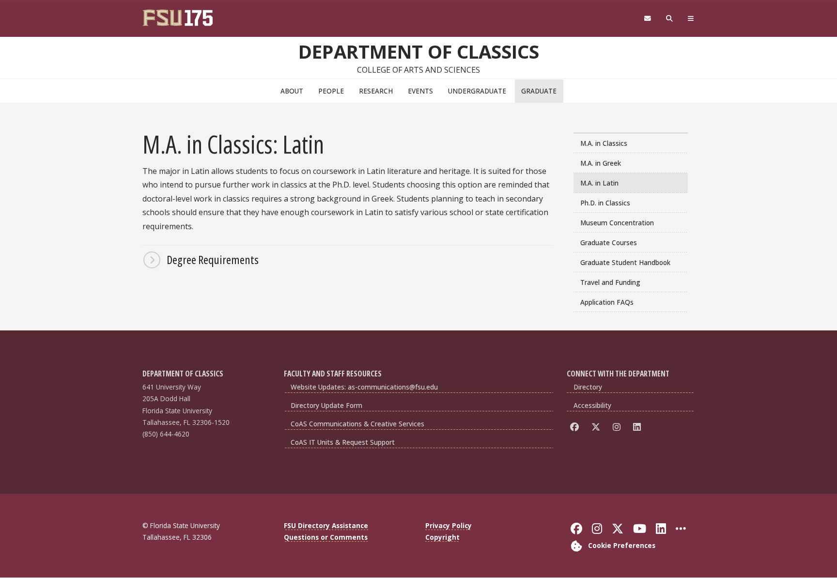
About (291, 90)
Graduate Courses (608, 242)
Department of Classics (418, 51)
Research (376, 90)
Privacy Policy (448, 525)
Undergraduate (477, 90)
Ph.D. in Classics (605, 202)
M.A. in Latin (599, 182)
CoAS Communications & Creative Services (357, 423)
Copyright (442, 537)
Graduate (539, 90)
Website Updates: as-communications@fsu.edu (364, 386)
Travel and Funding (610, 282)
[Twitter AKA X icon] (597, 427)
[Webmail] (647, 18)
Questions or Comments (326, 537)
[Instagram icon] (618, 427)
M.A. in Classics (603, 143)
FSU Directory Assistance (326, 525)
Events (420, 90)
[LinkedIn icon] (638, 427)
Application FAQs (607, 302)
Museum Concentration (617, 222)
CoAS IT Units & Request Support (343, 442)
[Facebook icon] (576, 427)
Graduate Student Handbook (625, 262)
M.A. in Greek (600, 163)
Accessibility (592, 405)
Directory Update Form (326, 405)
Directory (588, 386)
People (331, 90)
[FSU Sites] (691, 18)
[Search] (670, 18)
